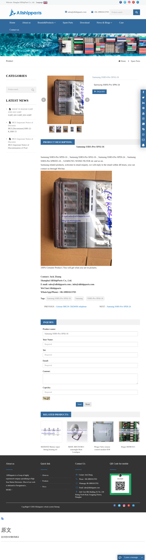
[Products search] (136, 12)
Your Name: (48, 340)
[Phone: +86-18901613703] (143, 123)
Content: (46, 371)
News (44, 487)
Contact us (14, 30)
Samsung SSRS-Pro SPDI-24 (119, 307)
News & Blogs (104, 22)
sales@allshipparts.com (77, 12)
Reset (88, 404)
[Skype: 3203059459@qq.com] (143, 129)
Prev (43, 100)
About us (26, 22)
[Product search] (32, 90)
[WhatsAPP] (143, 134)
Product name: (49, 329)
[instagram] (143, 113)
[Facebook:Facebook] (143, 92)
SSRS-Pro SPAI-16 (95, 298)
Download (85, 22)
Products (45, 481)
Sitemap (57, 507)
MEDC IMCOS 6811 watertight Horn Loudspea (76, 449)
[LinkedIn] (143, 102)
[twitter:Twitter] (143, 97)
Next (87, 100)
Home (12, 22)
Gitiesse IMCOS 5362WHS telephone (71, 307)
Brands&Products (46, 22)
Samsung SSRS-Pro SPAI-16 (59, 298)
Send (80, 404)
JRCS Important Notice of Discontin (20, 124)
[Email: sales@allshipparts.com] (143, 139)
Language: (39, 2)
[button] (55, 22)
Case (121, 22)
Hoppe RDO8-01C (128, 447)
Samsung (79, 298)
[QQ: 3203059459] (143, 144)
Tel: (44, 350)
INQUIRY (100, 92)
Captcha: (47, 388)
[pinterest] (143, 108)
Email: (46, 361)
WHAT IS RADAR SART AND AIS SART (20, 110)
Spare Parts (68, 22)
